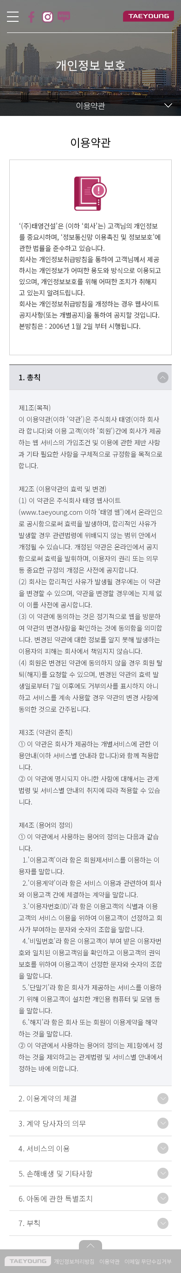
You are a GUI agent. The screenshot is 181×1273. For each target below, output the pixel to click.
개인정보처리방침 (74, 1261)
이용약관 (109, 1261)
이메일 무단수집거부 (148, 1261)
